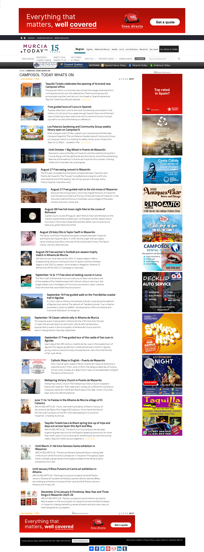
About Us (164, 540)
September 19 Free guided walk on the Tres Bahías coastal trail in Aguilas (81, 296)
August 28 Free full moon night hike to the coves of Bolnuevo (75, 211)
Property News (106, 58)
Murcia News (28, 58)
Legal (157, 540)
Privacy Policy (149, 540)
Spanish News (125, 58)
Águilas (89, 49)
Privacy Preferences (80, 541)
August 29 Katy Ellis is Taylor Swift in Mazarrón (67, 232)
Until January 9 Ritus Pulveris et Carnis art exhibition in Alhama (64, 470)
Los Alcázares (132, 49)
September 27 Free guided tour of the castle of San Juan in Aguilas (79, 339)
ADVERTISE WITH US (44, 38)
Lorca (121, 49)
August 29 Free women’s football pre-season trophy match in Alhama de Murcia (66, 253)
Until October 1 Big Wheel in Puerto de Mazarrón (77, 150)
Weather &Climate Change (43, 58)
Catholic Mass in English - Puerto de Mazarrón (78, 360)
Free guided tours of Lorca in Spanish (69, 107)
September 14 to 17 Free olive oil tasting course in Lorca (69, 275)
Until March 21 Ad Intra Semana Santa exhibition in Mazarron (65, 447)
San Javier (153, 49)
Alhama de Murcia (102, 49)
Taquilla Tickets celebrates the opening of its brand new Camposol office (78, 85)
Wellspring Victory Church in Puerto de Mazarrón (73, 380)
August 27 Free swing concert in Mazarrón (65, 169)
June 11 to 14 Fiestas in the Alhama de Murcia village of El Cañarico (68, 401)
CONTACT (31, 38)
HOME (21, 70)
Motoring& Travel (76, 58)
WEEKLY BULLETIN (62, 38)
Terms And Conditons (134, 540)
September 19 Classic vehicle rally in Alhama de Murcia (67, 318)
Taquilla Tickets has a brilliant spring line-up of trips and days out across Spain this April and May (77, 424)
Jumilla (114, 49)
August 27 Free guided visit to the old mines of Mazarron (84, 189)
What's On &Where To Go (60, 58)
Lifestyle (89, 58)
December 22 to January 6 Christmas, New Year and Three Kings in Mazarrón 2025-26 (75, 493)
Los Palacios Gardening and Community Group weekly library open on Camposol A (79, 128)
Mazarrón (144, 49)
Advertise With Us (175, 540)
